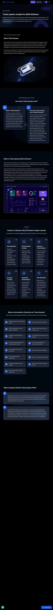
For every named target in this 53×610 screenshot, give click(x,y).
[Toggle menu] (49, 2)
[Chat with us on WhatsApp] (2, 607)
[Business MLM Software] (8, 2)
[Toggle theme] (45, 2)
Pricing (32, 2)
